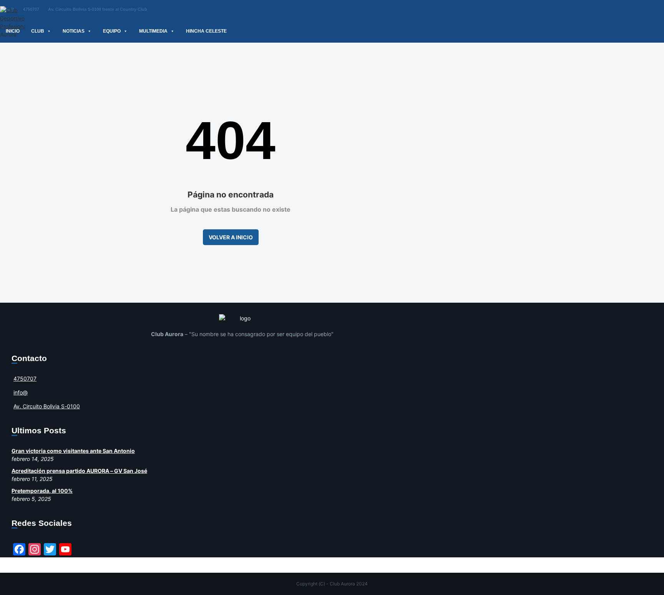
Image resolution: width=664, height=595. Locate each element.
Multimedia (153, 31)
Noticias (74, 31)
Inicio (13, 31)
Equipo (112, 31)
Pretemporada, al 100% (42, 490)
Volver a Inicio (231, 237)
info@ (20, 392)
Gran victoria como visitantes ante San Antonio (73, 450)
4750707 (31, 9)
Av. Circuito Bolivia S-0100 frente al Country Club (97, 9)
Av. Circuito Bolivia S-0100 (46, 406)
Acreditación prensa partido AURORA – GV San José (79, 470)
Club (37, 31)
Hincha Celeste (206, 31)
